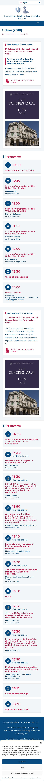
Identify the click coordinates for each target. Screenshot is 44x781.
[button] (41, 743)
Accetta (22, 762)
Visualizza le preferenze (22, 773)
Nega (22, 767)
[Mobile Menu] (39, 23)
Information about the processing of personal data (26, 778)
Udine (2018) (24, 34)
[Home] (3, 34)
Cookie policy (6, 778)
